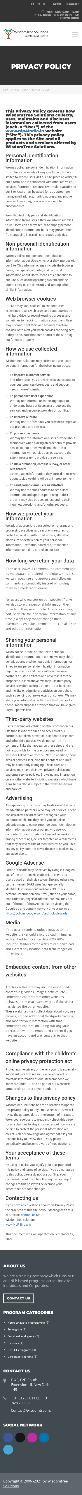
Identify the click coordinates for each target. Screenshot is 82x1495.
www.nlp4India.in (24, 131)
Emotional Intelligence (21, 1336)
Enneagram (15, 1329)
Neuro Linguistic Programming (26, 1322)
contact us (28, 1215)
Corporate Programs (20, 1357)
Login (57, 3)
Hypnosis (13, 1343)
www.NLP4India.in (18, 1224)
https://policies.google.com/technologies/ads (36, 913)
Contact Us (18, 1298)
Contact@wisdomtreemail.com (36, 1410)
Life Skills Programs (19, 1350)
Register (72, 4)
